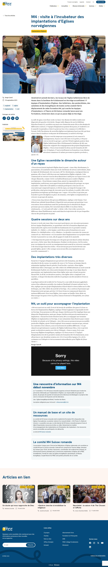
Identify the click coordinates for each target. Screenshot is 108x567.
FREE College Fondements (70, 542)
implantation (9, 109)
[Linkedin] (90, 547)
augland (7, 105)
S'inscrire (30, 545)
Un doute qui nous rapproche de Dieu (18, 505)
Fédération (53, 6)
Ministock (65, 545)
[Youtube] (102, 543)
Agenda (82, 2)
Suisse (67, 487)
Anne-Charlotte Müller (81, 510)
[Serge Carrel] (3, 97)
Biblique (23, 487)
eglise (16, 105)
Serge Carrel (9, 97)
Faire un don (47, 539)
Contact (88, 2)
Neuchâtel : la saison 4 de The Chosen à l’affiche (89, 506)
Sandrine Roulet (44, 510)
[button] (8, 118)
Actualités (64, 6)
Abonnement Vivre (68, 532)
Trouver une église (72, 2)
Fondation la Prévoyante (69, 536)
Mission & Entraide (78, 6)
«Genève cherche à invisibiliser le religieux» (52, 506)
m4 (18, 109)
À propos (46, 532)
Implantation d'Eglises (39, 31)
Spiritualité (30, 487)
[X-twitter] (98, 543)
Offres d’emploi (48, 542)
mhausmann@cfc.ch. (62, 402)
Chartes (46, 536)
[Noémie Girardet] (3, 508)
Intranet (46, 545)
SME (63, 539)
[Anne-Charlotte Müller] (74, 510)
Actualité (60, 487)
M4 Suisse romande (45, 432)
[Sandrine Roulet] (38, 510)
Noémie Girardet (9, 508)
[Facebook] (90, 543)
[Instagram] (94, 543)
